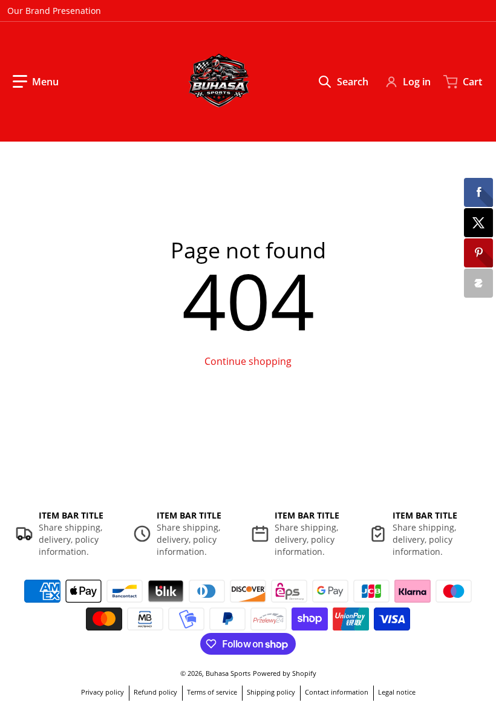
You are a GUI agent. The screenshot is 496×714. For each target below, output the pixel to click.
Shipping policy (271, 691)
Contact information (336, 691)
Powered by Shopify (284, 673)
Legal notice (397, 691)
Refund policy (155, 691)
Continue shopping (248, 361)
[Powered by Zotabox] (478, 283)
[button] (35, 81)
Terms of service (212, 691)
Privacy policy (102, 691)
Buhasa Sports (228, 673)
